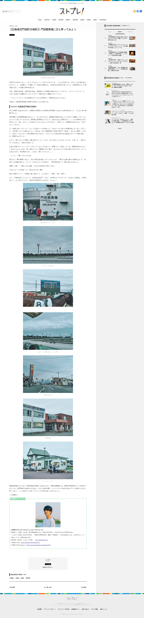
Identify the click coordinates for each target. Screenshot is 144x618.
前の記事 (12, 587)
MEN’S (95, 19)
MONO (54, 19)
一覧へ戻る (49, 587)
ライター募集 (94, 609)
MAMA (82, 19)
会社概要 (39, 609)
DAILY (109, 31)
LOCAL (40, 19)
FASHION (75, 19)
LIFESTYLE (47, 19)
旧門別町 (28, 578)
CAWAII (89, 19)
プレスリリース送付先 (63, 609)
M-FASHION (103, 19)
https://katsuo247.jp (41, 540)
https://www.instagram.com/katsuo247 (38, 545)
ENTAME (61, 19)
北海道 (17, 578)
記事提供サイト (75, 609)
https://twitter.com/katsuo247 (30, 542)
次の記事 (83, 587)
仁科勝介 (11, 578)
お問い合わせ (85, 609)
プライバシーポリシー (50, 609)
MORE (119, 128)
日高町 (22, 578)
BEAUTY (68, 19)
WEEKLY (120, 31)
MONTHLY (130, 31)
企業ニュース (103, 609)
